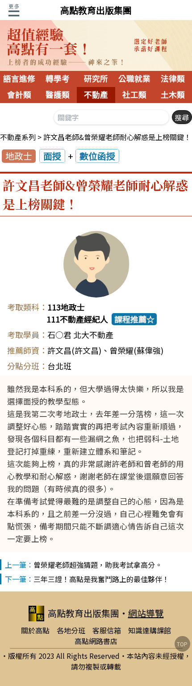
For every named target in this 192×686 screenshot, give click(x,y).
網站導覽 (146, 613)
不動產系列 (18, 137)
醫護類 (58, 95)
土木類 (173, 95)
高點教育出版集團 (96, 10)
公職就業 (134, 78)
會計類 (19, 95)
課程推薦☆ (134, 319)
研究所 (96, 78)
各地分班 (71, 630)
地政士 (18, 155)
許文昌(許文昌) (74, 350)
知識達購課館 (149, 630)
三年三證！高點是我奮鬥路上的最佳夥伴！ (101, 579)
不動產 (96, 95)
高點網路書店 (96, 641)
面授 (52, 155)
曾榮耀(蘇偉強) (136, 350)
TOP (182, 644)
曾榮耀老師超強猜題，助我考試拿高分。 (97, 564)
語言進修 (19, 78)
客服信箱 (106, 630)
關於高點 (35, 630)
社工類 (134, 95)
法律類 (173, 78)
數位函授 (97, 155)
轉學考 (58, 78)
